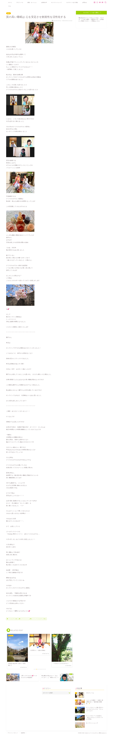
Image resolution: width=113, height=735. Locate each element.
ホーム (10, 2)
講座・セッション (32, 2)
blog (9, 6)
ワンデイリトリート (24, 618)
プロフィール (19, 2)
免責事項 (23, 732)
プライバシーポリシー (13, 732)
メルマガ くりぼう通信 (72, 2)
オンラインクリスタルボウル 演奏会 (38, 618)
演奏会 (8, 13)
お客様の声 (44, 2)
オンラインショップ (56, 2)
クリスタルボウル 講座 (12, 618)
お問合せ (84, 2)
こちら (98, 21)
